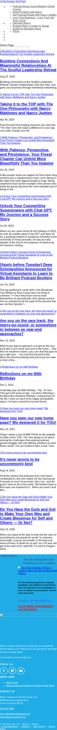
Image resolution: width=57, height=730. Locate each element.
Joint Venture (39, 726)
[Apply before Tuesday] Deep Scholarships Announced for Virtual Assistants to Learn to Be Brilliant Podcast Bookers (26, 271)
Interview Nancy (22, 23)
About (9, 31)
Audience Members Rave (27, 28)
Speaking (11, 23)
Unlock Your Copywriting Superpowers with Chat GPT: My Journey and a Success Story (26, 212)
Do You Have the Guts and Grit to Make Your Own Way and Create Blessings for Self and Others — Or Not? (28, 516)
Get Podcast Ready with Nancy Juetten (35, 15)
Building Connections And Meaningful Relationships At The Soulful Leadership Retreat (28, 65)
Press (16, 31)
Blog (9, 37)
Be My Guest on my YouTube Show (26, 34)
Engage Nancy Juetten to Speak (31, 26)
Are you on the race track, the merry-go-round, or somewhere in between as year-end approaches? (28, 327)
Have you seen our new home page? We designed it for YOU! (28, 420)
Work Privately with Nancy (27, 12)
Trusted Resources (9, 726)
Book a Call (12, 682)
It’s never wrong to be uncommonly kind (19, 461)
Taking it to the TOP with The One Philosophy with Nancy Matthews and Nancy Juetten (26, 108)
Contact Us (12, 39)
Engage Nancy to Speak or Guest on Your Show (30, 685)
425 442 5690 (7, 708)
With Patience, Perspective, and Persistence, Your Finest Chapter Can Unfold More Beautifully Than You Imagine (26, 156)
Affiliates (26, 726)
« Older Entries (8, 555)
